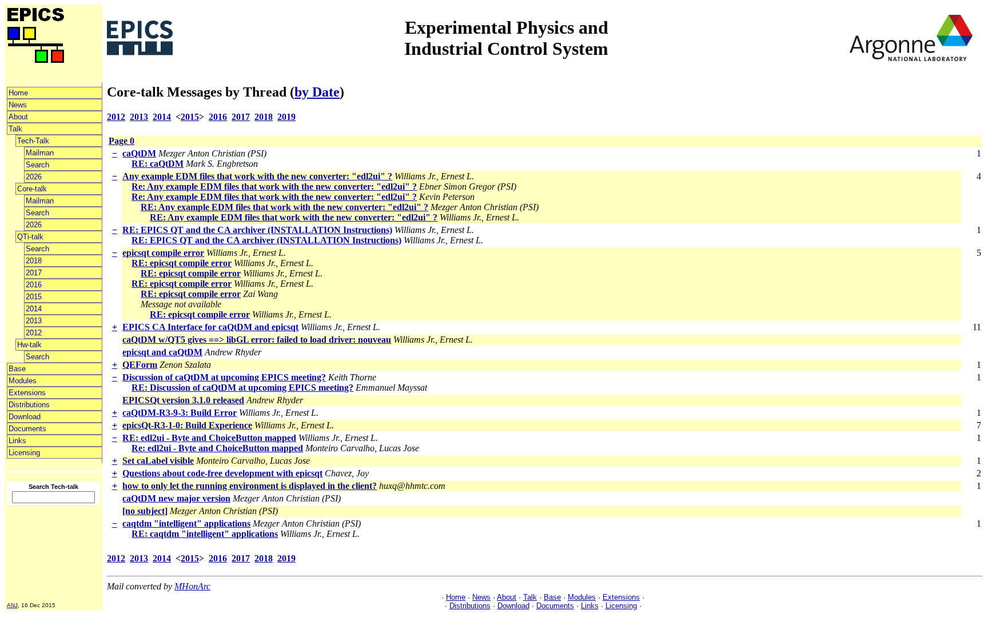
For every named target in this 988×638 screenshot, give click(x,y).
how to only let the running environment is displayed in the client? (249, 486)
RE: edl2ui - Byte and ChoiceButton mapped (209, 438)
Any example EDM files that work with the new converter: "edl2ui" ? (257, 176)
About (18, 117)
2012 (34, 332)
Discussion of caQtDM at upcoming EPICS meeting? (224, 377)
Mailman (40, 153)
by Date (317, 92)
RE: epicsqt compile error (182, 263)
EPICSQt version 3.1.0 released (183, 400)
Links (17, 440)
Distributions (29, 404)
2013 (34, 320)
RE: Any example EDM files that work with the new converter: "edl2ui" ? (284, 207)
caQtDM (139, 153)
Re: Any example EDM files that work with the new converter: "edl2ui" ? (274, 186)
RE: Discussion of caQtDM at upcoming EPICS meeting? (242, 387)
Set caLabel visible (158, 461)
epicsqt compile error (163, 253)
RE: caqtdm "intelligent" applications (205, 534)
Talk (15, 129)
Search (37, 164)
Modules (23, 380)
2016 (34, 284)
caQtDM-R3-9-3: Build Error (179, 413)
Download (25, 416)
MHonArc (192, 586)
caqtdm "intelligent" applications (186, 523)
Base (17, 368)
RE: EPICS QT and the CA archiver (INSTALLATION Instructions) (257, 230)
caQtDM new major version (176, 498)
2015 (34, 296)
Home (18, 93)
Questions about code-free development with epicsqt (222, 473)
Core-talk (32, 188)
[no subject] (145, 511)
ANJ (12, 605)
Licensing (24, 452)
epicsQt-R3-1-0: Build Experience (187, 425)
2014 (34, 308)
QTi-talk (30, 236)
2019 (286, 117)
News (18, 105)
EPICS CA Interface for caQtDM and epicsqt (210, 327)
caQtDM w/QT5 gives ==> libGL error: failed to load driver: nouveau (256, 339)
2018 (34, 260)
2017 (34, 272)
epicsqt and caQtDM (162, 352)
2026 (34, 176)
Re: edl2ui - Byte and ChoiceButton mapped (217, 448)
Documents (27, 428)
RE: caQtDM (158, 163)
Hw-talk (29, 344)
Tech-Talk (33, 141)
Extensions (27, 392)
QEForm (139, 365)
